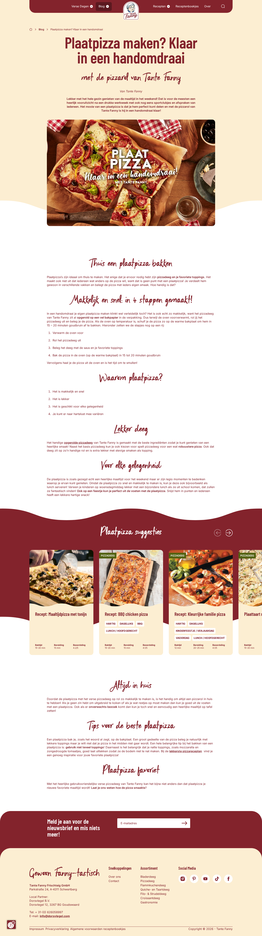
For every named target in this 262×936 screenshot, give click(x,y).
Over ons (115, 876)
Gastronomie (149, 902)
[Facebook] (228, 879)
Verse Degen (80, 6)
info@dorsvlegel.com (55, 916)
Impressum (36, 929)
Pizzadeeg (147, 881)
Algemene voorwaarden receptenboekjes (97, 929)
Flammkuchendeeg (153, 885)
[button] (91, 6)
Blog (102, 6)
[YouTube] (205, 879)
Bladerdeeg (148, 876)
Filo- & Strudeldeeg (153, 894)
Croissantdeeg (150, 898)
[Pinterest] (194, 879)
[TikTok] (217, 879)
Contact (114, 881)
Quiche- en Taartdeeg (154, 889)
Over (207, 6)
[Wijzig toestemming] (11, 924)
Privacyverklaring (57, 929)
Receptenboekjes (187, 6)
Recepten (159, 6)
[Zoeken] (223, 6)
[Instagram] (182, 879)
